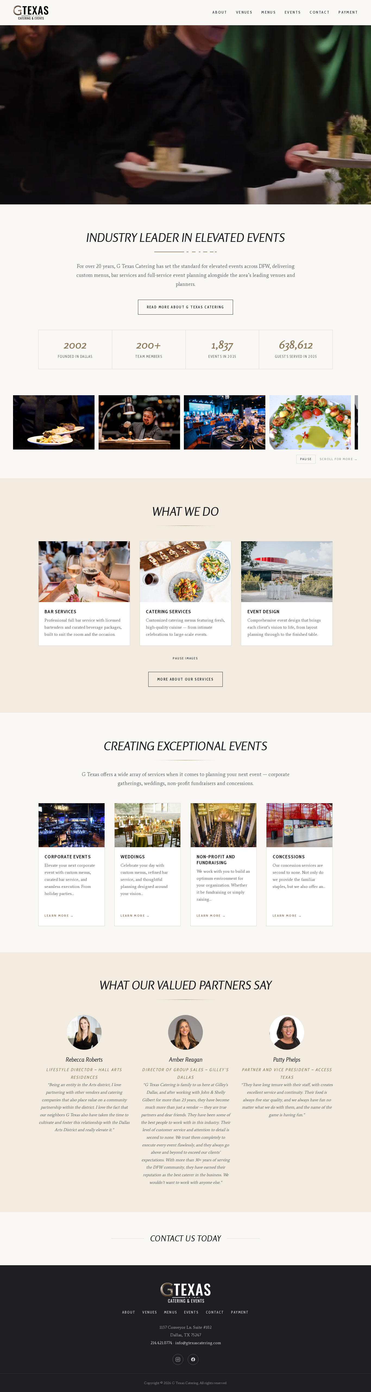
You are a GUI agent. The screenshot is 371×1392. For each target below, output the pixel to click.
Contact (320, 12)
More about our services (185, 679)
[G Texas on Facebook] (193, 1359)
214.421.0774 (161, 1342)
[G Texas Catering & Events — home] (30, 12)
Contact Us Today (185, 1238)
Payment (348, 12)
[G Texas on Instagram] (177, 1359)
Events (293, 12)
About (219, 12)
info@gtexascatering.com (198, 1342)
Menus (268, 12)
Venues (244, 12)
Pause (306, 459)
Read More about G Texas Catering (185, 307)
